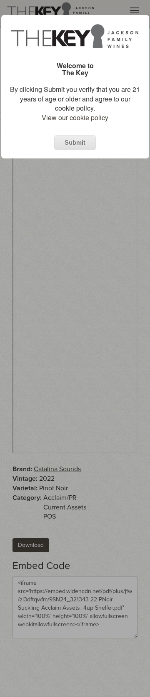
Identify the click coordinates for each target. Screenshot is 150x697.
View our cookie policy (75, 117)
